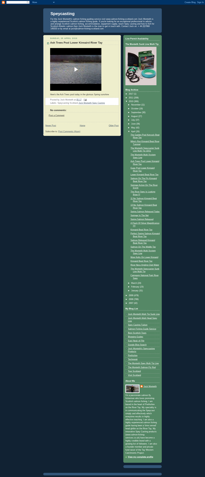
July (133, 120)
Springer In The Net (140, 215)
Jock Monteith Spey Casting (91, 103)
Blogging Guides (135, 337)
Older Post (114, 125)
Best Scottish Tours (137, 333)
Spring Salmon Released (142, 219)
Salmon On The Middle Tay (143, 247)
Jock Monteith (150, 386)
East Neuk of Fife (136, 341)
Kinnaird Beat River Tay (141, 230)
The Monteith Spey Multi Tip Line (143, 363)
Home (82, 125)
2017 (131, 94)
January (135, 291)
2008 (131, 299)
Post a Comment (56, 115)
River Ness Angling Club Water (145, 265)
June (133, 124)
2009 (131, 295)
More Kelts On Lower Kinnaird (144, 257)
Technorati (133, 359)
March (134, 283)
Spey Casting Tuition (137, 325)
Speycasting (62, 13)
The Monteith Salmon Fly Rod (142, 367)
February (135, 287)
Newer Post (50, 125)
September (136, 112)
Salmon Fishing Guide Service (142, 329)
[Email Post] (84, 100)
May (133, 128)
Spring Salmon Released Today (145, 212)
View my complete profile (140, 457)
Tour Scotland (134, 371)
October (135, 109)
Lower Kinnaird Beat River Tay (145, 175)
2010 (131, 101)
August (134, 116)
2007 (131, 303)
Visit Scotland (134, 375)
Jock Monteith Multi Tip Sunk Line (144, 314)
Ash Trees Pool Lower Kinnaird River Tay (76, 42)
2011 (131, 98)
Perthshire (132, 355)
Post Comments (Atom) (69, 131)
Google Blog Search (137, 345)
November (136, 105)
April (133, 131)
